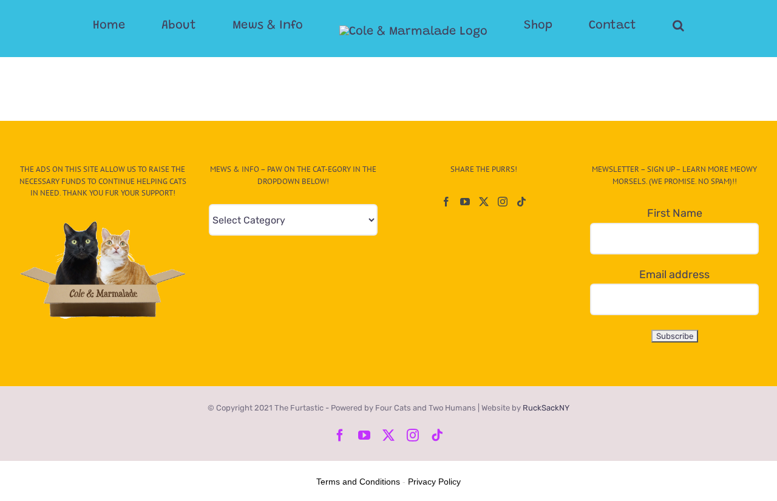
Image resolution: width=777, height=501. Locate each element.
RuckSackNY (546, 407)
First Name (674, 213)
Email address (674, 274)
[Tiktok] (521, 201)
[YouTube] (465, 201)
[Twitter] (484, 201)
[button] (630, 25)
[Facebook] (446, 201)
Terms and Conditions (358, 481)
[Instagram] (502, 201)
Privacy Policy (434, 481)
